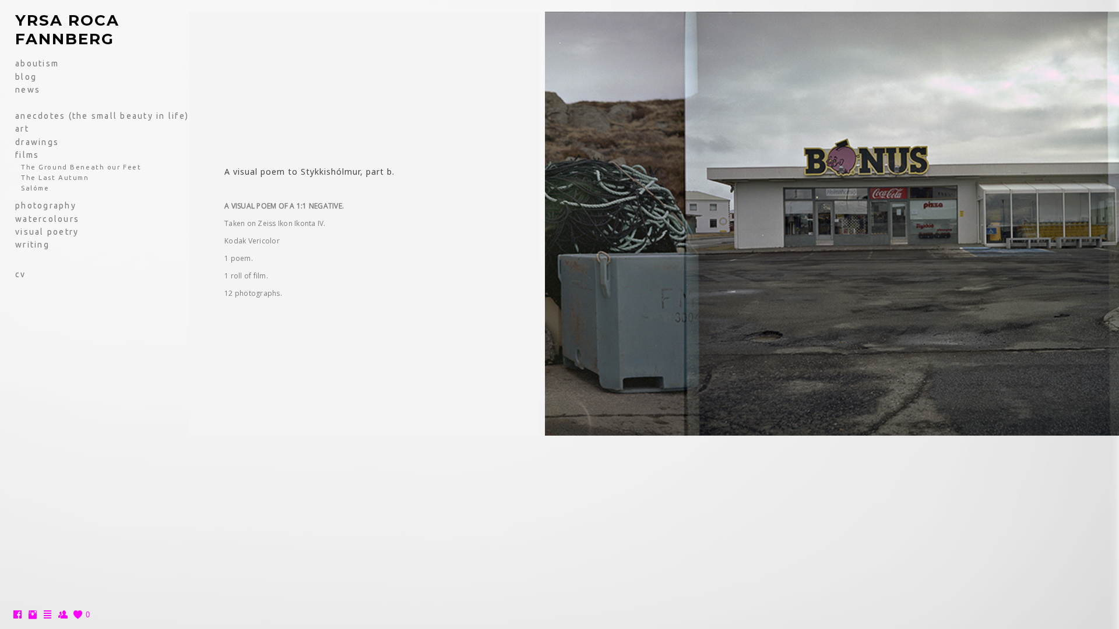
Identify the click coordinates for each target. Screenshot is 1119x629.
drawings (37, 142)
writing (32, 244)
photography (45, 205)
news (27, 89)
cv (20, 274)
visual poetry (47, 231)
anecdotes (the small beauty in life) (102, 116)
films (27, 155)
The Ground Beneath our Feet (81, 167)
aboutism (37, 63)
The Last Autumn (55, 177)
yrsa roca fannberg (67, 29)
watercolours (47, 219)
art (22, 128)
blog (26, 77)
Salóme (35, 188)
